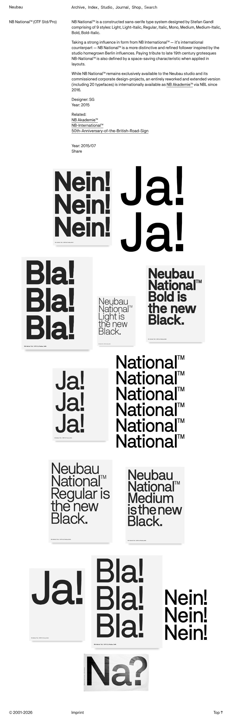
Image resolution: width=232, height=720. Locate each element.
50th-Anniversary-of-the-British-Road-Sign (110, 131)
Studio (106, 7)
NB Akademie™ (180, 84)
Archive (78, 7)
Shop (136, 7)
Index (92, 7)
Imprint (77, 712)
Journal (122, 7)
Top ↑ (218, 712)
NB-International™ (87, 125)
